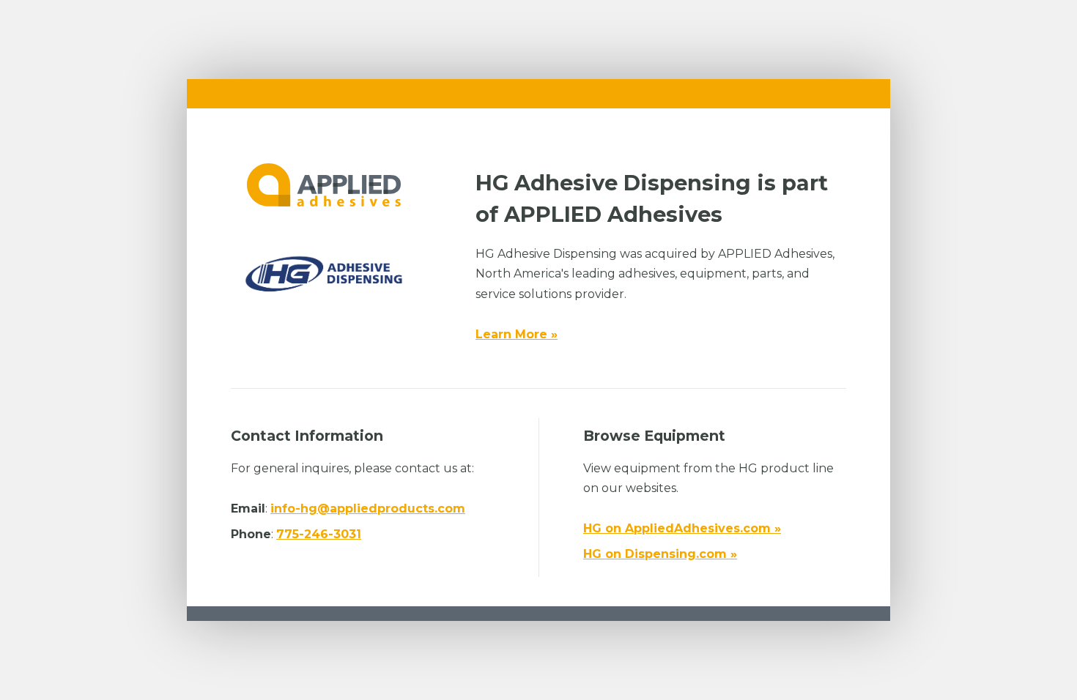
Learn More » (516, 334)
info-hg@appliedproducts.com (367, 508)
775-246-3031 (318, 534)
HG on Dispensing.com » (660, 554)
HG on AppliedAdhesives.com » (682, 528)
